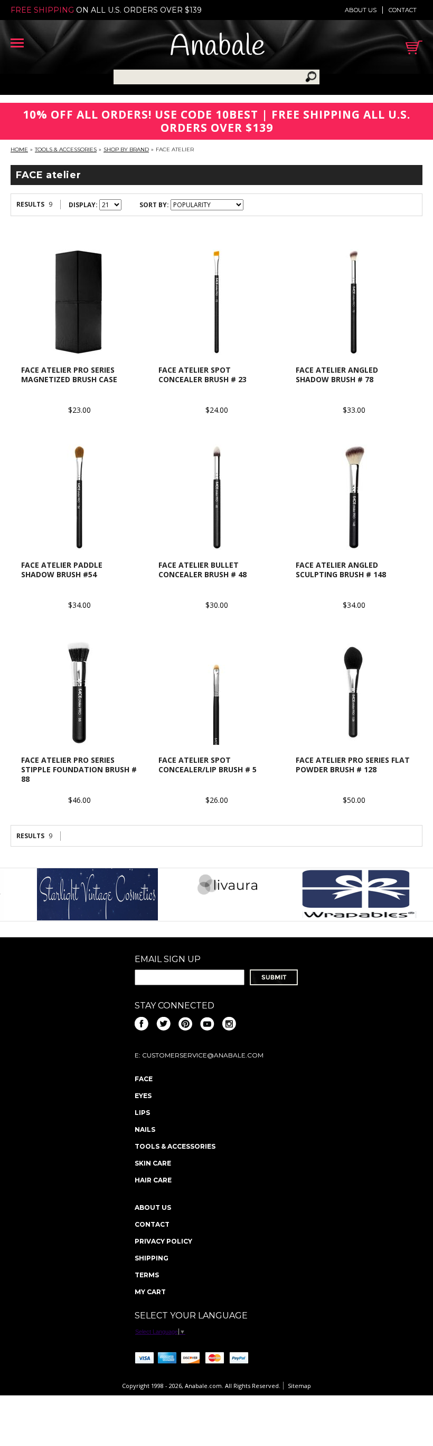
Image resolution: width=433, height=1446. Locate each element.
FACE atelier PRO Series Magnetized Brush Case (69, 374)
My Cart (150, 1292)
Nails (145, 1129)
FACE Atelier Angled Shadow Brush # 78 (337, 374)
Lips (142, 1113)
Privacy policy (163, 1241)
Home (19, 149)
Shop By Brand (126, 149)
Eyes (143, 1096)
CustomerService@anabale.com (202, 1055)
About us (360, 10)
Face (144, 1079)
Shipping (151, 1258)
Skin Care (153, 1163)
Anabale (217, 47)
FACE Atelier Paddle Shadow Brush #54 (61, 569)
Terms (147, 1275)
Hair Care (153, 1180)
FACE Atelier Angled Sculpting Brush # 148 (341, 569)
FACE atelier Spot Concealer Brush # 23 (202, 374)
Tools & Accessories (66, 149)
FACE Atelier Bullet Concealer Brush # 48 (202, 569)
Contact (403, 10)
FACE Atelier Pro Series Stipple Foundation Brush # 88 (79, 769)
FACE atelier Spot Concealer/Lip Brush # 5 (207, 764)
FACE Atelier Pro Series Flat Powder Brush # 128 (353, 764)
